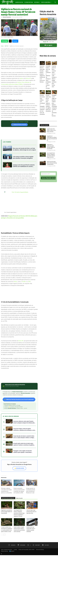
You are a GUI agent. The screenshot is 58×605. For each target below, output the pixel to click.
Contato (15, 549)
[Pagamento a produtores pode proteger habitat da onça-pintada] (6, 505)
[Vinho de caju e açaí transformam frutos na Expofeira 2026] (32, 505)
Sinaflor (24, 281)
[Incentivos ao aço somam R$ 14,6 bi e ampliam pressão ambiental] (32, 522)
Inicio (2, 46)
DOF (29, 281)
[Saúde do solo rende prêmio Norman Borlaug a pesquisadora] (43, 163)
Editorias (36, 2)
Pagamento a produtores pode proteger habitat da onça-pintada (6, 512)
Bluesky (15, 41)
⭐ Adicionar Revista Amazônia (19, 124)
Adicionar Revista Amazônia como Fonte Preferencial (20, 399)
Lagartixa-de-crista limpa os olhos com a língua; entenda (51, 130)
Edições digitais (19, 2)
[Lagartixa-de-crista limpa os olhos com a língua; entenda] (43, 130)
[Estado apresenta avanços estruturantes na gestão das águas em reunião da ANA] (19, 483)
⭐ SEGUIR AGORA (19, 468)
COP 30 (6, 46)
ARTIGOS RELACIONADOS (8, 498)
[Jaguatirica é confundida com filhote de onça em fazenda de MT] (43, 137)
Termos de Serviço (40, 549)
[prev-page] (2, 535)
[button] (55, 2)
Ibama (21, 78)
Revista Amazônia (45, 2)
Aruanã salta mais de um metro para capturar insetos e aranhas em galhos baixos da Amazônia (48, 103)
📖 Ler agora (48, 45)
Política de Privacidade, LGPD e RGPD (26, 549)
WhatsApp (4, 41)
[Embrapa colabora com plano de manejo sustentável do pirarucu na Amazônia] (6, 483)
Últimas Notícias (28, 2)
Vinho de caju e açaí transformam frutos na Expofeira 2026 (31, 512)
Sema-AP (28, 78)
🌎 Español (11, 551)
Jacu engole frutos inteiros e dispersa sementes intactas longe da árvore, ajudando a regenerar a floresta (19, 513)
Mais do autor (19, 498)
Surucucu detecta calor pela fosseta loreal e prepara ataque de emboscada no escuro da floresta (42, 74)
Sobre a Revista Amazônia (6, 549)
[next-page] (4, 535)
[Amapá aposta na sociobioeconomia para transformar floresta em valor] (31, 483)
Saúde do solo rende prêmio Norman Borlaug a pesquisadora (52, 163)
